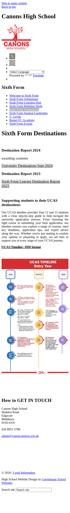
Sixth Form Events (20, 123)
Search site (8, 489)
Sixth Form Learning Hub (25, 102)
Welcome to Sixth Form (23, 95)
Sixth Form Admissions (23, 99)
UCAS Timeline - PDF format (21, 247)
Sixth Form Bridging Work (25, 106)
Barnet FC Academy (22, 120)
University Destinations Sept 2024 (27, 166)
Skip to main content (14, 3)
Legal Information (24, 472)
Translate (38, 75)
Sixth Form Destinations (24, 109)
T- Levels (15, 116)
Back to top (9, 6)
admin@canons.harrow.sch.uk (20, 436)
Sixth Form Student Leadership (28, 113)
